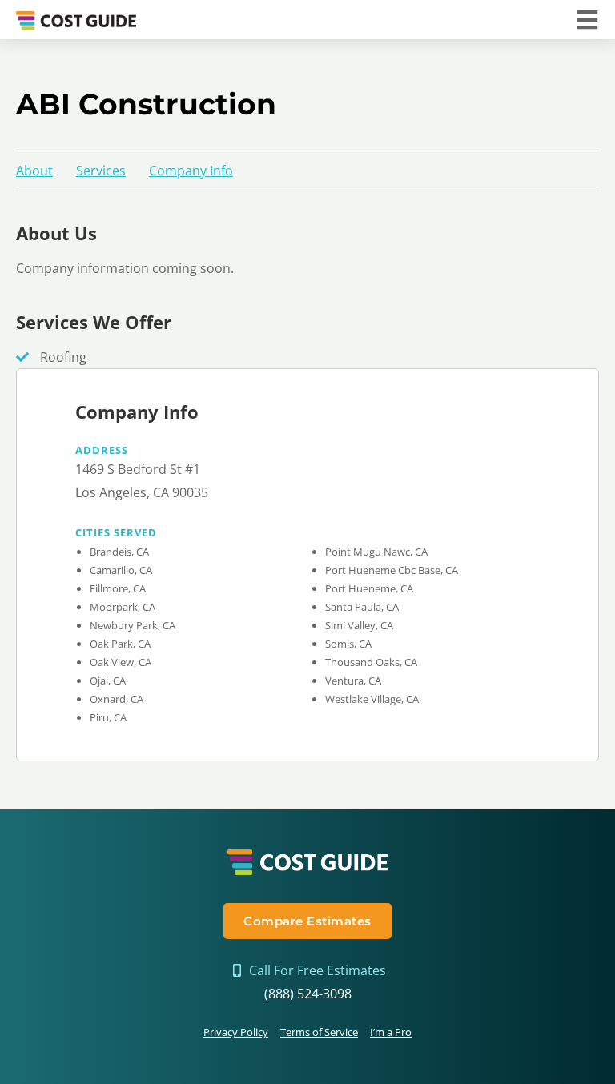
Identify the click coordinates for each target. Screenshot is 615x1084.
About (34, 170)
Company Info (191, 170)
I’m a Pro (391, 1032)
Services (101, 170)
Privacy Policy (235, 1032)
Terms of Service (319, 1032)
